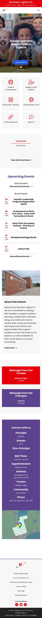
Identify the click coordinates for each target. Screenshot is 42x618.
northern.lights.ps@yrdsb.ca (28, 5)
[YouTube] (21, 604)
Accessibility (33, 615)
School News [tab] (21, 141)
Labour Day (23, 248)
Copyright (18, 615)
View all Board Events (20, 256)
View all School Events (20, 186)
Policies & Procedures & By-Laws (21, 582)
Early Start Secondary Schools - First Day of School (24, 225)
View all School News (20, 160)
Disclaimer (25, 615)
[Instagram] (25, 604)
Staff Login (21, 591)
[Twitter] (16, 604)
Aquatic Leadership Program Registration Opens (24, 201)
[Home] (4, 10)
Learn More (21, 62)
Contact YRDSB (21, 587)
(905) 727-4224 (11, 5)
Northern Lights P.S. (21, 2)
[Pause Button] (21, 67)
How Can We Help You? (21, 578)
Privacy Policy (9, 615)
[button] (3, 43)
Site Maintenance (21, 595)
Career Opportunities (21, 574)
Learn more (9, 348)
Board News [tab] (21, 145)
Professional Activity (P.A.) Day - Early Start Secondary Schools (23, 213)
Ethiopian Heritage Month (23, 237)
